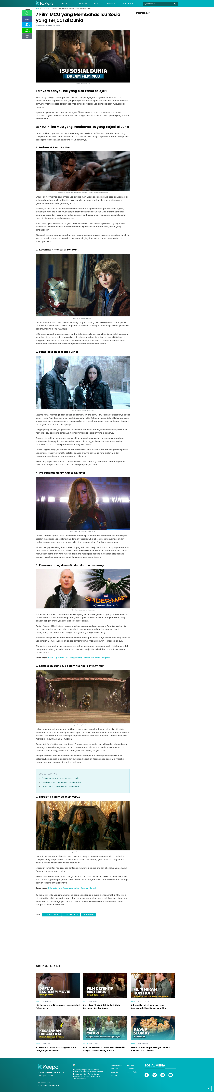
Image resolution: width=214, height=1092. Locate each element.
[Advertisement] (107, 943)
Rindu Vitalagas (54, 26)
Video (97, 3)
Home (37, 8)
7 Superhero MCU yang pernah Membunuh (60, 778)
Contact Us (115, 1069)
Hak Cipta (130, 1065)
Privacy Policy (132, 1072)
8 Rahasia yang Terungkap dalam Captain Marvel (71, 888)
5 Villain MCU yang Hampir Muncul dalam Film (61, 782)
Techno (82, 3)
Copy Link (27, 35)
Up (208, 1088)
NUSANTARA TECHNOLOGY (54, 1072)
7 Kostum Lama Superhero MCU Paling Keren (60, 786)
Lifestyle (65, 3)
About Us (114, 1072)
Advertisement (116, 1065)
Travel (111, 3)
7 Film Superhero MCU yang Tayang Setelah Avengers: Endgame (79, 657)
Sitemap (114, 1075)
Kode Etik (130, 1069)
